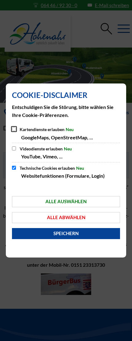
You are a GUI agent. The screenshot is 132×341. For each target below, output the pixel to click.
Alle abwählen (66, 217)
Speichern (66, 233)
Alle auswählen (66, 201)
